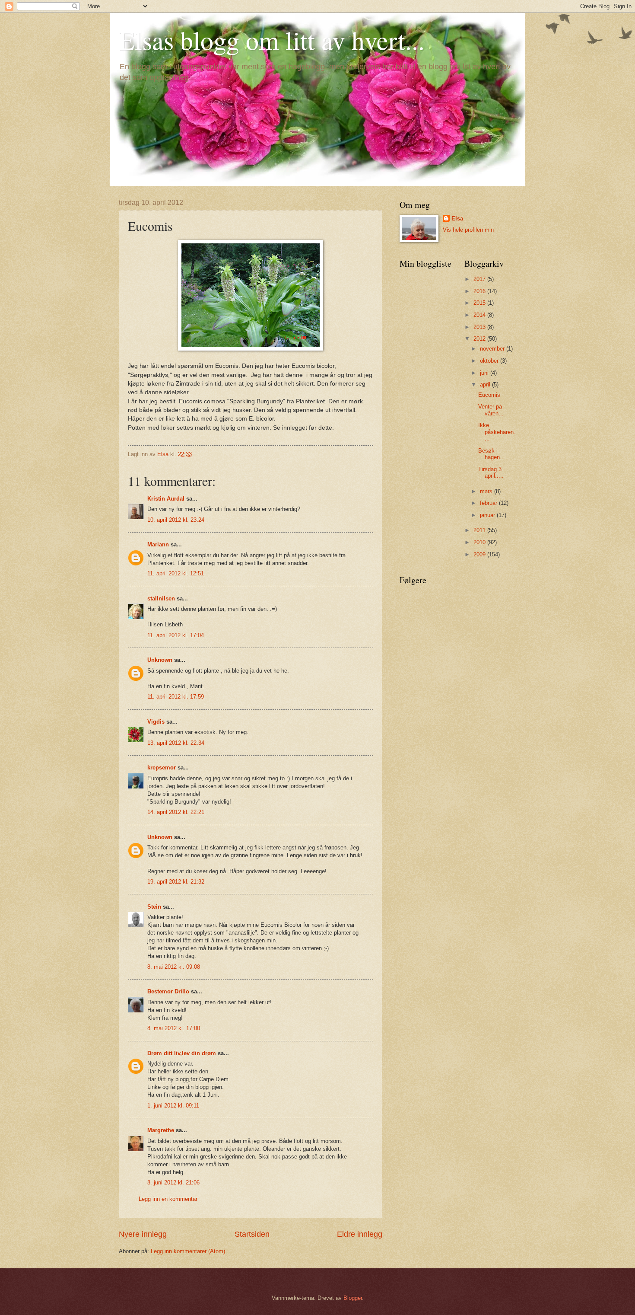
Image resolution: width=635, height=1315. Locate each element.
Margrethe (160, 1130)
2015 (480, 303)
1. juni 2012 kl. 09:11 (173, 1105)
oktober (490, 360)
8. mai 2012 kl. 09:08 (173, 967)
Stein (154, 906)
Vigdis (156, 721)
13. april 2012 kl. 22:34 (175, 743)
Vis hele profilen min (468, 230)
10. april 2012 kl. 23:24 (175, 520)
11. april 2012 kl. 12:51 (175, 573)
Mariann (158, 544)
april (486, 384)
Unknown (159, 660)
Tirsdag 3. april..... (491, 472)
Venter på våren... (491, 409)
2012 (480, 338)
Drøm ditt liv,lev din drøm (181, 1053)
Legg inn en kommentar (168, 1199)
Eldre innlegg (359, 1234)
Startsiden (252, 1234)
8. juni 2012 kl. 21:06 (173, 1182)
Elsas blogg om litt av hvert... (272, 39)
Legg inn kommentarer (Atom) (188, 1251)
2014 (480, 315)
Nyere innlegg (143, 1234)
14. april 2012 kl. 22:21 (175, 812)
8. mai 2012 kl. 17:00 (173, 1028)
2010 (480, 542)
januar (488, 515)
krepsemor (161, 767)
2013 (480, 327)
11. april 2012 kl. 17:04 (175, 635)
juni (485, 373)
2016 (480, 291)
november (493, 348)
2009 (480, 554)
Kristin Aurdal (165, 498)
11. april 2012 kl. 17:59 (175, 696)
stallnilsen (161, 598)
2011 (480, 530)
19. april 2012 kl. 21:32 (175, 881)
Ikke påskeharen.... (496, 432)
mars (487, 491)
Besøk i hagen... (491, 453)
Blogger (352, 1298)
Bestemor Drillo (168, 991)
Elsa (457, 218)
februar (489, 503)
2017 (480, 279)
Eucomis (489, 395)
